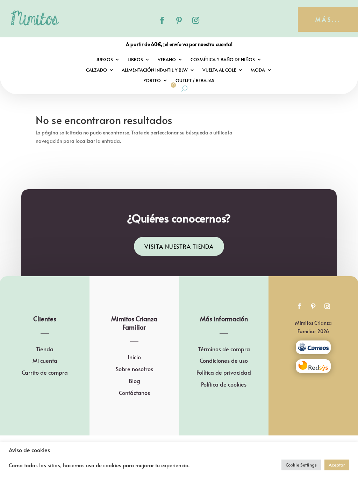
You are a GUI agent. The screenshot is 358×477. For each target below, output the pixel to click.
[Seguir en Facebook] (162, 20)
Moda (258, 70)
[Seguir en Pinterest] (179, 20)
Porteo (152, 80)
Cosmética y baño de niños (223, 60)
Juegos (104, 60)
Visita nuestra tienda (179, 246)
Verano (167, 60)
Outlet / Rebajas (195, 80)
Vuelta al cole (219, 70)
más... (328, 19)
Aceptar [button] (337, 465)
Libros (135, 60)
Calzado (96, 70)
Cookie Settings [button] (301, 465)
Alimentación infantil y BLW (155, 70)
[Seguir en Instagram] (196, 20)
